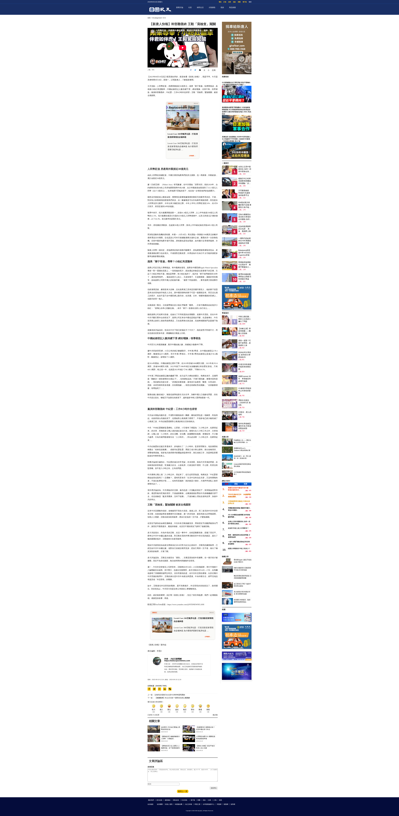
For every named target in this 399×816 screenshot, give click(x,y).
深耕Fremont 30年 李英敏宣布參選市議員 (244, 378)
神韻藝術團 (178, 804)
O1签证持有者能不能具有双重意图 (244, 366)
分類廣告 (212, 7)
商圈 (239, 2)
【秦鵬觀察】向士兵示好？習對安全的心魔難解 (172, 698)
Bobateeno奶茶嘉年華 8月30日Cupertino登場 (244, 252)
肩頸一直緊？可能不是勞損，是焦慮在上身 (244, 343)
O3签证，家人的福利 (244, 413)
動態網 (226, 804)
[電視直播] (236, 679)
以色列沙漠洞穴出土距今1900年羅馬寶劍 (170, 695)
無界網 (233, 804)
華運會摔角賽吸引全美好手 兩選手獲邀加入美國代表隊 (244, 264)
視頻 (222, 7)
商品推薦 (232, 7)
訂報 (225, 2)
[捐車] (236, 309)
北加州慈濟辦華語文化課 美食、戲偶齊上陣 (244, 228)
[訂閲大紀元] (236, 621)
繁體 (250, 2)
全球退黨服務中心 (208, 804)
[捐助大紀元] (236, 660)
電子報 (245, 2)
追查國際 (160, 804)
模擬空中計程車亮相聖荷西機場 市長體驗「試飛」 (244, 181)
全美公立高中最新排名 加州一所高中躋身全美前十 (244, 169)
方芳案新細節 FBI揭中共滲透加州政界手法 (244, 193)
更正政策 (159, 800)
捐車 (229, 2)
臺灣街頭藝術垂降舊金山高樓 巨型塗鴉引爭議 (244, 276)
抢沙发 (215, 715)
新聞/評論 (179, 7)
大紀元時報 (188, 804)
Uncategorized (157, 18)
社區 (190, 7)
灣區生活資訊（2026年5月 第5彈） (244, 402)
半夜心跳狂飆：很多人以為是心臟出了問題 (244, 319)
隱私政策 (176, 800)
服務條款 (168, 800)
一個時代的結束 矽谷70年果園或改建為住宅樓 (244, 240)
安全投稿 (184, 800)
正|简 (214, 70)
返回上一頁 (182, 791)
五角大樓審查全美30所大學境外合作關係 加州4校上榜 (244, 216)
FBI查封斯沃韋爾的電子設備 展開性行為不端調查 (244, 205)
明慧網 (219, 804)
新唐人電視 (168, 804)
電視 (220, 2)
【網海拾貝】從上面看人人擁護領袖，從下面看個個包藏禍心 (170, 748)
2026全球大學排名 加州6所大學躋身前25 (244, 354)
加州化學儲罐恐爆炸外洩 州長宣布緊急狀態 (244, 426)
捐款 (234, 2)
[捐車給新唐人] (236, 74)
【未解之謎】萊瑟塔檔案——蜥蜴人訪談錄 (244, 331)
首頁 (149, 18)
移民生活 (200, 7)
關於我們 (151, 800)
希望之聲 (197, 804)
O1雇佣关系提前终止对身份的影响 (244, 390)
